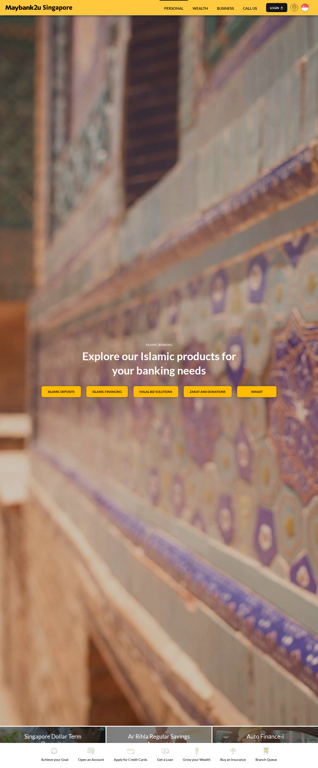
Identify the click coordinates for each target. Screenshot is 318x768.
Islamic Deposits (61, 391)
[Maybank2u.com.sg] (38, 7)
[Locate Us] (294, 9)
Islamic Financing (107, 391)
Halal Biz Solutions (156, 391)
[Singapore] (305, 7)
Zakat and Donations (208, 391)
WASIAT (257, 391)
